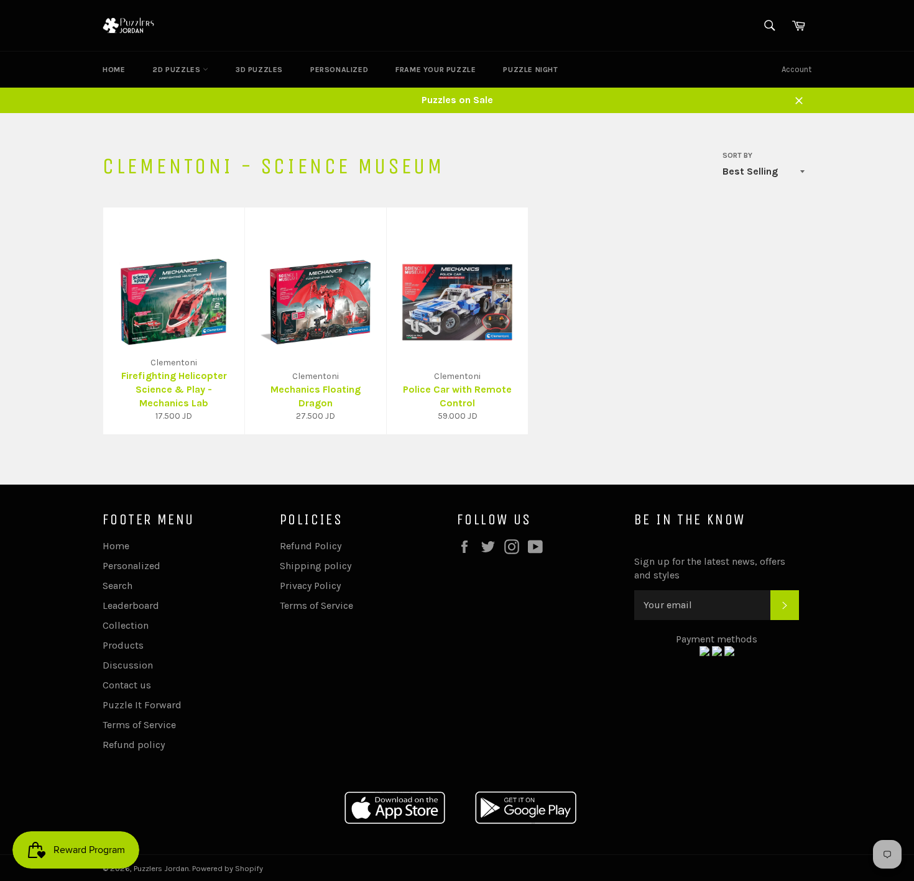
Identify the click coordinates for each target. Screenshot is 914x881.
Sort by (737, 155)
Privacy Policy (310, 585)
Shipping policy (315, 566)
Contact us (127, 685)
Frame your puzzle (435, 69)
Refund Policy (310, 546)
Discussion (128, 665)
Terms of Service (139, 725)
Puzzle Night (530, 69)
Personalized (339, 69)
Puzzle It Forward (142, 705)
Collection (126, 625)
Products (123, 645)
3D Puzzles (259, 69)
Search (117, 585)
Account (796, 69)
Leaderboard (131, 605)
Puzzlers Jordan (161, 868)
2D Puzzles (177, 69)
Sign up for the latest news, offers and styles (709, 568)
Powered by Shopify (227, 868)
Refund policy (134, 745)
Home (114, 69)
